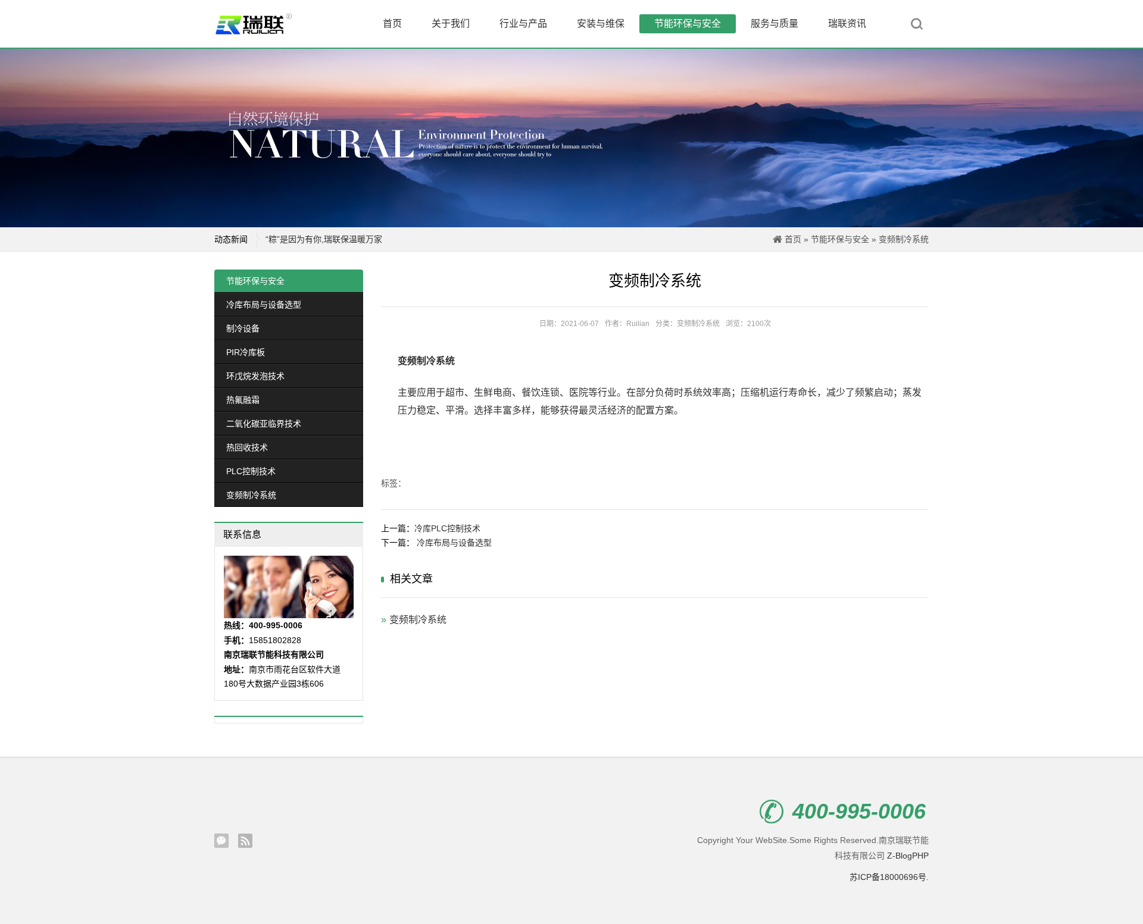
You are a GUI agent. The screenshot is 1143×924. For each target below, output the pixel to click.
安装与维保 (600, 23)
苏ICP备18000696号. (889, 877)
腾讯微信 (221, 841)
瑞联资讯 (847, 23)
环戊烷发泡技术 (255, 376)
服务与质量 (774, 23)
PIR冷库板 (245, 352)
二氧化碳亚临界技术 (263, 423)
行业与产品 (523, 23)
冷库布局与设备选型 (263, 304)
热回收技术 (247, 447)
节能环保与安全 (687, 23)
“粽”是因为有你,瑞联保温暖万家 (324, 239)
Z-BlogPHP (908, 855)
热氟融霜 (243, 400)
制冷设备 (243, 328)
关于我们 (451, 23)
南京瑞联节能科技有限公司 (262, 24)
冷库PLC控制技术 (447, 528)
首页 (392, 23)
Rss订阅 (245, 841)
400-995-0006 (859, 811)
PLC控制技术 (251, 471)
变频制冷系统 (904, 239)
